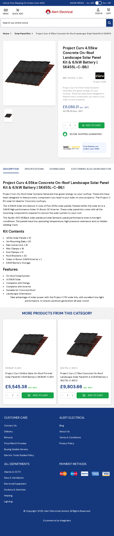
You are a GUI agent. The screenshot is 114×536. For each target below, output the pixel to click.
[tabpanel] (29, 73)
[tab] (8, 115)
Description (11, 168)
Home (6, 33)
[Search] (109, 23)
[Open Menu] (6, 10)
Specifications (34, 168)
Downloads (57, 168)
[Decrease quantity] (65, 125)
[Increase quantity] (75, 125)
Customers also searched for (91, 168)
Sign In (98, 13)
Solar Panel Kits (23, 33)
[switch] (98, 3)
